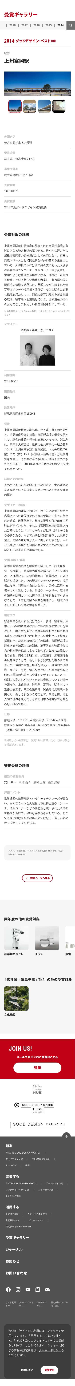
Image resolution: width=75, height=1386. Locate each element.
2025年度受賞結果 (41, 1159)
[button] (15, 106)
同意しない (27, 1370)
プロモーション (36, 1220)
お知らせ (12, 1261)
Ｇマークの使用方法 (37, 1214)
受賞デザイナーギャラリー (18, 1226)
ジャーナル (14, 1250)
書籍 (27, 1165)
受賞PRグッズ (12, 1220)
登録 (37, 1068)
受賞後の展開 (12, 1214)
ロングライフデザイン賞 (17, 1190)
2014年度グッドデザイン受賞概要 (25, 207)
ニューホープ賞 (45, 1190)
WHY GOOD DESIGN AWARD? (21, 1183)
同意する (49, 1370)
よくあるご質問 (13, 1196)
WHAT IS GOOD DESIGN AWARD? (23, 1153)
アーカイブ (11, 1165)
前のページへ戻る (40, 878)
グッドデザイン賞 (14, 1159)
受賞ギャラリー (17, 1238)
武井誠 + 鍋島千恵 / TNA (19, 158)
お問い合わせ (16, 1273)
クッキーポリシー (50, 1350)
